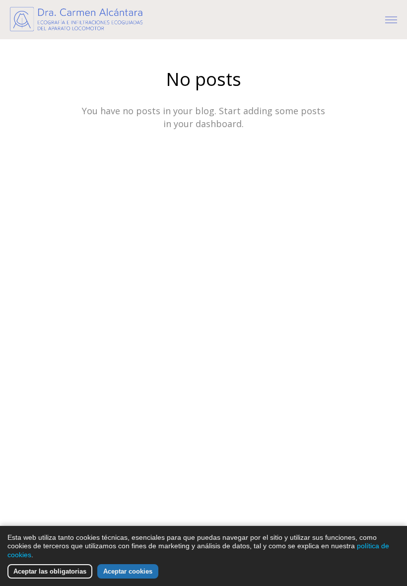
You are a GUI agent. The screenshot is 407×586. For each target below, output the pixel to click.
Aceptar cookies (127, 571)
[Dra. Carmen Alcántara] (81, 19)
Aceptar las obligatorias (49, 571)
